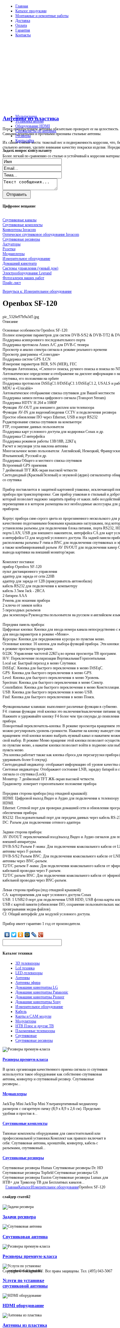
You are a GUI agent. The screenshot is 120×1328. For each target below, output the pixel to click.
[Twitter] (14, 934)
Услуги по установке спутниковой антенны (25, 1283)
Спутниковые (26, 1035)
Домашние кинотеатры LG (36, 987)
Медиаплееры (15, 1094)
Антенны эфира (27, 982)
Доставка (22, 20)
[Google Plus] (40, 934)
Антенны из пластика (25, 1325)
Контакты (23, 35)
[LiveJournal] (34, 934)
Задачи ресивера (19, 1216)
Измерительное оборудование (39, 1006)
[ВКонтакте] (7, 934)
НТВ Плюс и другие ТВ (34, 1026)
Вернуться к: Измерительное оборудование (37, 291)
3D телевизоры (27, 963)
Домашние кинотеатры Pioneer (39, 997)
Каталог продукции (30, 11)
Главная (21, 6)
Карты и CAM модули (33, 1016)
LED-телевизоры (29, 973)
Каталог (24, 1187)
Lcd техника (25, 968)
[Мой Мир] (27, 934)
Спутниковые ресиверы (34, 1040)
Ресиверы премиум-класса (25, 1059)
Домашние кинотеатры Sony (38, 1002)
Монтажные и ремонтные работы (41, 16)
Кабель (21, 1011)
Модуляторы (25, 1021)
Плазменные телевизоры (35, 1031)
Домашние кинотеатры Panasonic (41, 992)
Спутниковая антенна (25, 1236)
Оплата (21, 25)
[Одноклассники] (20, 934)
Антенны (22, 977)
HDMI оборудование (23, 1305)
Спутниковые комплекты (25, 1123)
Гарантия (22, 30)
